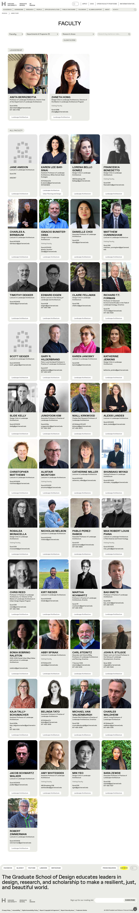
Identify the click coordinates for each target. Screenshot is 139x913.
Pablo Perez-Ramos (81, 532)
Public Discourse (68, 10)
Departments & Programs (38, 34)
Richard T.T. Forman (112, 296)
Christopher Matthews (19, 473)
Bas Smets (111, 592)
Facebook (8, 868)
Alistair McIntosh (48, 473)
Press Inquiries (109, 868)
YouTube (31, 868)
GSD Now (124, 868)
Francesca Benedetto (112, 169)
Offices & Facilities (52, 10)
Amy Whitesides (52, 773)
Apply (84, 4)
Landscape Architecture (20, 117)
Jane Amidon (19, 167)
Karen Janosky (83, 356)
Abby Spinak (49, 652)
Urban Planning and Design (52, 194)
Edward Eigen (51, 295)
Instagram (56, 868)
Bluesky (20, 868)
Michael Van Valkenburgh (82, 713)
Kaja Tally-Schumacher (19, 713)
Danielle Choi (82, 232)
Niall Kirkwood (83, 415)
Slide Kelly (18, 415)
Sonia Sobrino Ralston (20, 654)
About (107, 10)
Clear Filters (69, 40)
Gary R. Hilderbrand (50, 358)
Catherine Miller (85, 472)
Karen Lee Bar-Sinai (52, 169)
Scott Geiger (19, 356)
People (39, 10)
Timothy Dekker (21, 295)
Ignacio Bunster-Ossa (53, 233)
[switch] (75, 4)
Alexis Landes (114, 415)
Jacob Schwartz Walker (22, 774)
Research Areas (69, 34)
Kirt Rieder (49, 592)
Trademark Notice (81, 910)
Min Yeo (77, 773)
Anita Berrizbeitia (23, 97)
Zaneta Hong (60, 97)
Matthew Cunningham (113, 233)
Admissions (19, 10)
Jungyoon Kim (51, 415)
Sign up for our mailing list (81, 900)
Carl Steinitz (82, 652)
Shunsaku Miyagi (116, 472)
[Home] (18, 900)
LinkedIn (43, 868)
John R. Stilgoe (115, 652)
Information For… (128, 4)
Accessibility (16, 910)
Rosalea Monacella (18, 532)
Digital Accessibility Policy (30, 910)
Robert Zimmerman (18, 832)
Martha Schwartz (79, 594)
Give (92, 4)
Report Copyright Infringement (49, 910)
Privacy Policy (6, 910)
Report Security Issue (67, 910)
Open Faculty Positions (107, 4)
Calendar (82, 10)
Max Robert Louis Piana (116, 532)
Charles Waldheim (111, 713)
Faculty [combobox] (12, 34)
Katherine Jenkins (111, 358)
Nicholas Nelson (53, 531)
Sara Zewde (112, 773)
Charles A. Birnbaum (17, 233)
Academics (7, 10)
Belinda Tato (50, 711)
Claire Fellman (83, 295)
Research (29, 10)
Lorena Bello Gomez (82, 169)
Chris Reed (17, 592)
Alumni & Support (95, 10)
